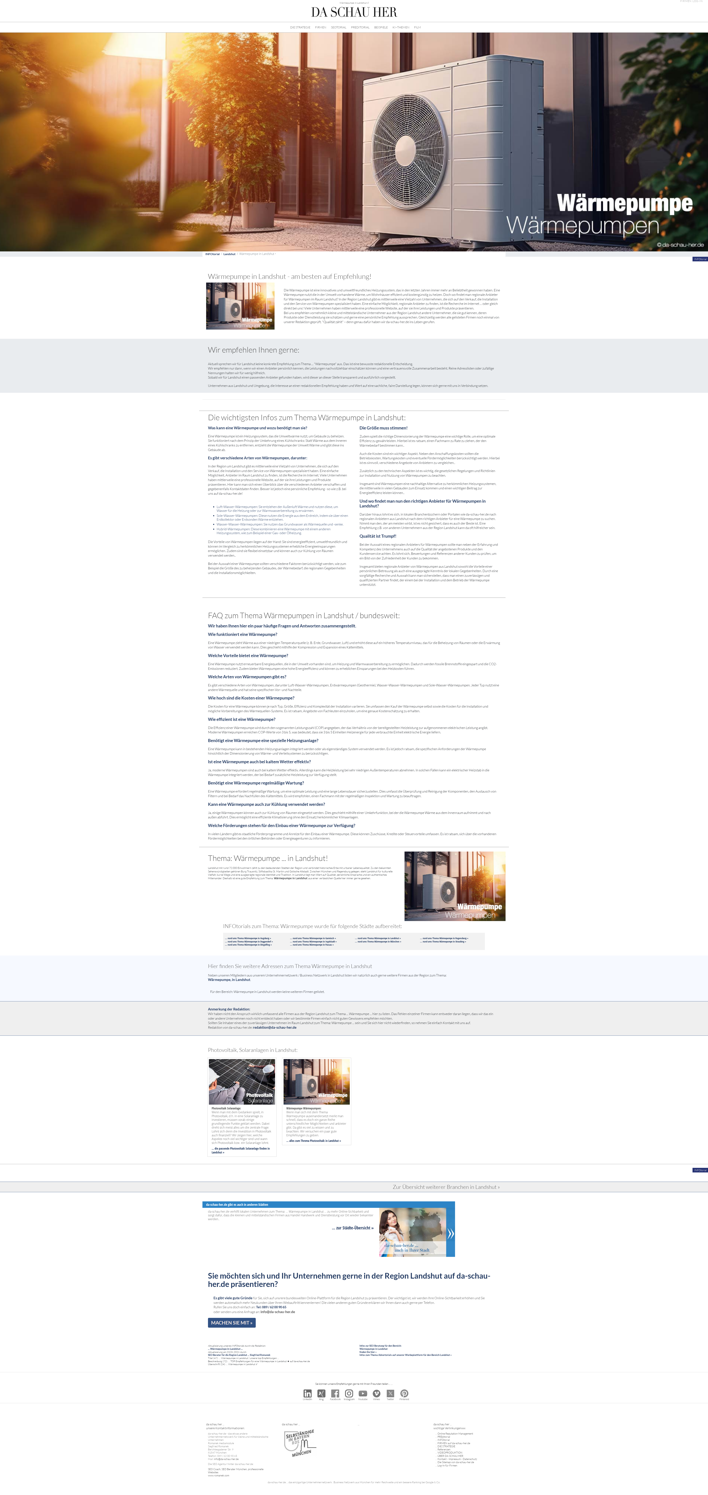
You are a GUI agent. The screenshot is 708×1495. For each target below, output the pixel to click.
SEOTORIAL (338, 27)
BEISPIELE (381, 27)
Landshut (229, 254)
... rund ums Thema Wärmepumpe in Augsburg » (248, 938)
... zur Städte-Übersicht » (353, 1228)
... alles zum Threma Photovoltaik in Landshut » (313, 1141)
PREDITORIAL (360, 27)
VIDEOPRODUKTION (450, 1452)
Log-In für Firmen (447, 1465)
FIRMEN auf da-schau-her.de (454, 1443)
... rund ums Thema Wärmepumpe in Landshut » (378, 938)
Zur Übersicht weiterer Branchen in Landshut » (446, 1187)
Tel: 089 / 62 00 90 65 (271, 1307)
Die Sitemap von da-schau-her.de (456, 1462)
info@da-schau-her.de (278, 1312)
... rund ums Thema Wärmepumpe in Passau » (312, 944)
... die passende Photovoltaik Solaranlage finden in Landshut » (241, 1150)
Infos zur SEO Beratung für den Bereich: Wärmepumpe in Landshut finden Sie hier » (380, 1348)
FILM (417, 27)
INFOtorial (212, 254)
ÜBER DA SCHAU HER (450, 1455)
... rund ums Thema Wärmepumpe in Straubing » (443, 941)
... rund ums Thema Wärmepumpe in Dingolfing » (248, 944)
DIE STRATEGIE (300, 27)
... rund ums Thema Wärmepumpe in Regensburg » (444, 938)
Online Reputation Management (455, 1433)
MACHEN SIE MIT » (232, 1322)
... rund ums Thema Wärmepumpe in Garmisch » (313, 938)
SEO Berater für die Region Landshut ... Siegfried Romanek (239, 1354)
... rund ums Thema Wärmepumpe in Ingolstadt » (313, 941)
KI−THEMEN (401, 27)
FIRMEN (320, 27)
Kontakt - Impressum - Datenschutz (457, 1459)
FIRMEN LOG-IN (691, 1)
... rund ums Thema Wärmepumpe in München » (378, 941)
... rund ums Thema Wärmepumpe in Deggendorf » (249, 941)
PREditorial (444, 1436)
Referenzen (444, 1449)
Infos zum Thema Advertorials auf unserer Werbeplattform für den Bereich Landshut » (406, 1354)
